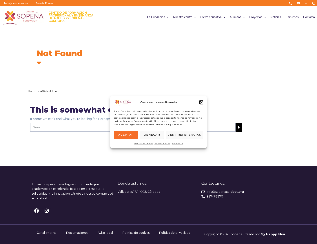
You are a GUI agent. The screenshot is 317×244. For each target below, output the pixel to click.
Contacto (309, 17)
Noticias (275, 17)
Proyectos (255, 17)
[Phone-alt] (290, 3)
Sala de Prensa (44, 3)
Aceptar (126, 134)
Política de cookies (143, 143)
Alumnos (235, 17)
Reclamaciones (162, 143)
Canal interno (47, 232)
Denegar (152, 134)
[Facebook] (36, 210)
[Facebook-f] (306, 3)
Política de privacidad (174, 232)
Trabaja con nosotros (16, 3)
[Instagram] (314, 3)
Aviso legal (177, 143)
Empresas (292, 17)
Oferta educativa (211, 17)
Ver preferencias (184, 134)
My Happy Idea (273, 234)
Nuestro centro (182, 17)
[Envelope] (298, 3)
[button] (201, 102)
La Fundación (156, 17)
